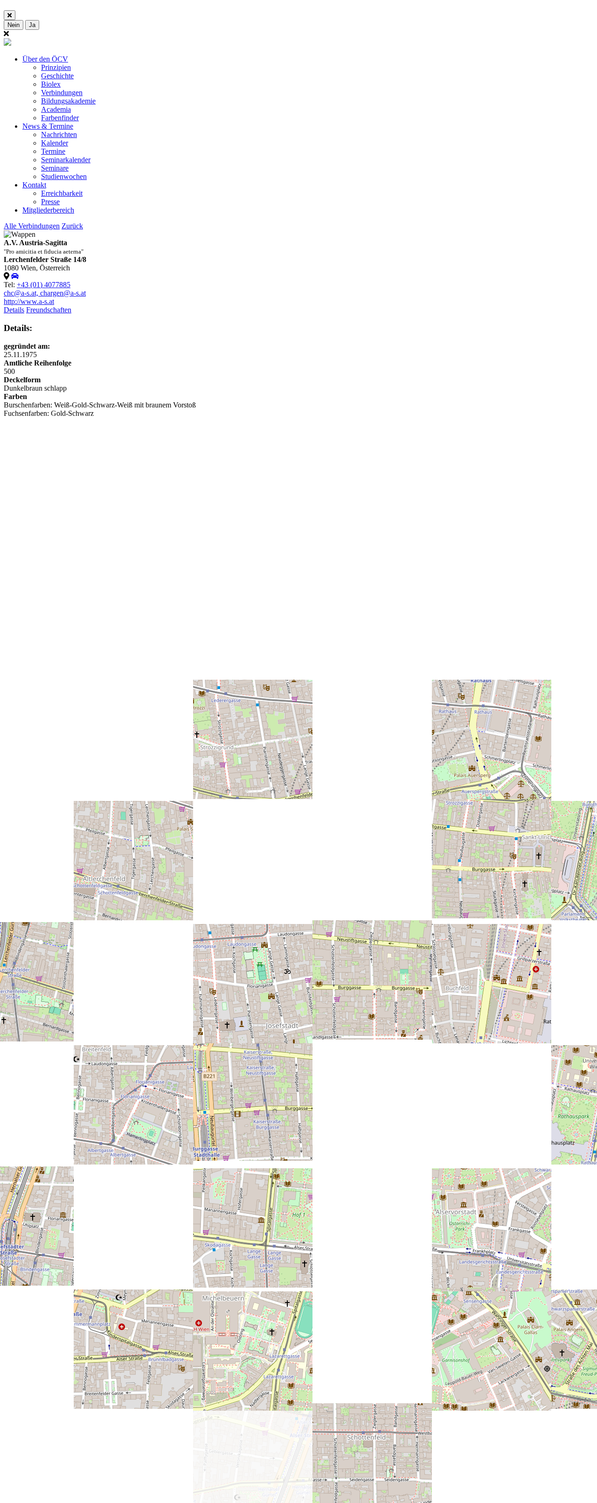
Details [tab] (14, 310)
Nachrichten (59, 134)
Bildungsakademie (68, 101)
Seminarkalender (65, 160)
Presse (50, 202)
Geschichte (57, 76)
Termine (53, 151)
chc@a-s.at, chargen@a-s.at (45, 293)
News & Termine (47, 126)
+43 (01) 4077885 (43, 285)
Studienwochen (64, 176)
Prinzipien (56, 67)
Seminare (55, 168)
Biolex (51, 84)
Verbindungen (62, 93)
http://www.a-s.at (29, 301)
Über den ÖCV (45, 59)
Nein (13, 24)
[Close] (9, 15)
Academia (56, 109)
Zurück (72, 226)
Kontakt (34, 185)
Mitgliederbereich (48, 210)
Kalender (54, 143)
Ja (32, 24)
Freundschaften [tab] (48, 310)
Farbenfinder (60, 118)
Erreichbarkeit (62, 193)
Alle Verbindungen (32, 226)
